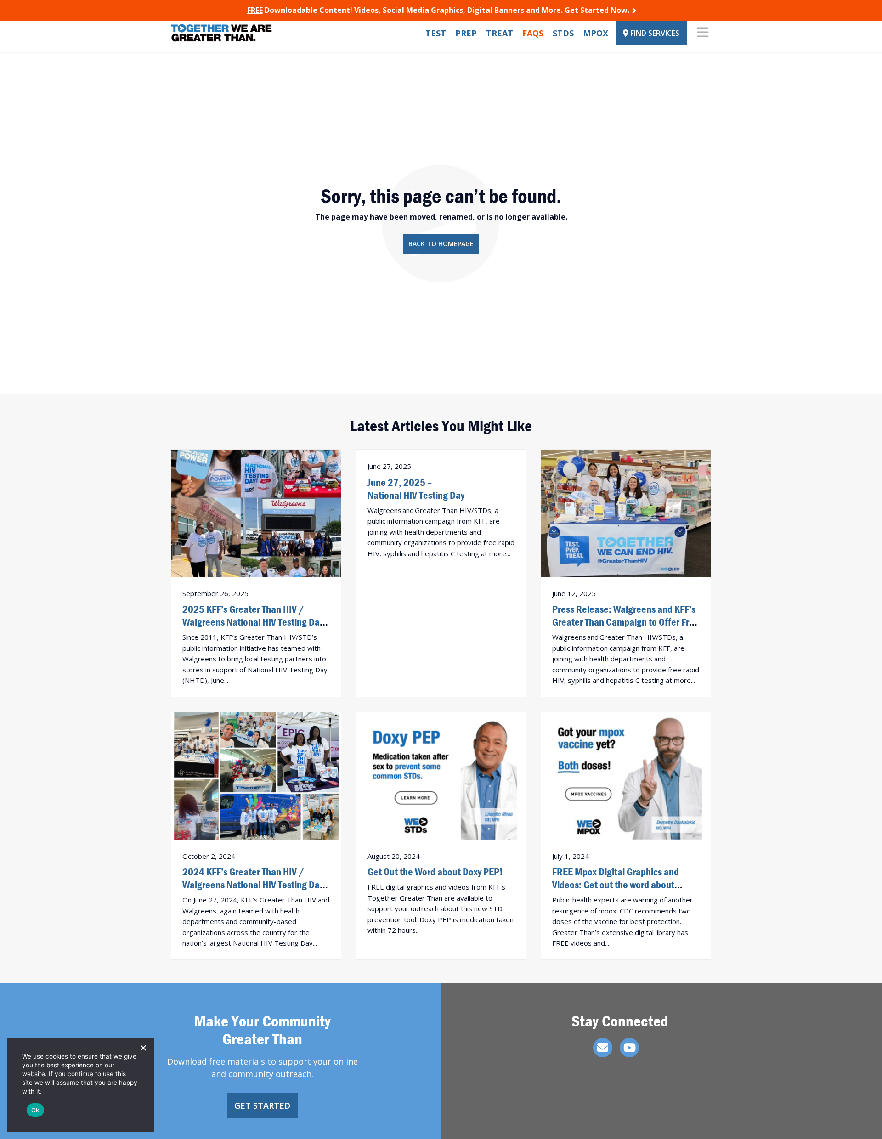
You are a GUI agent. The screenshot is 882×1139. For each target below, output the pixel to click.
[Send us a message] (602, 1047)
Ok (35, 1110)
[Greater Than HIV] (221, 33)
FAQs (532, 33)
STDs (563, 33)
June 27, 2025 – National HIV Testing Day (416, 489)
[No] (142, 1047)
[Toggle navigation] (702, 33)
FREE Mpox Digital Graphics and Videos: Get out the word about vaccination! (615, 884)
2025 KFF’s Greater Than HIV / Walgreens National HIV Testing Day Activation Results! (252, 622)
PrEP (466, 33)
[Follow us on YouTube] (629, 1047)
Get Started (262, 1105)
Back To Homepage (441, 243)
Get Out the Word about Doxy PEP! (435, 871)
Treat (499, 33)
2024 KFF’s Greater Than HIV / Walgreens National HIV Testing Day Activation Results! (252, 884)
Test (435, 33)
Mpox (595, 33)
